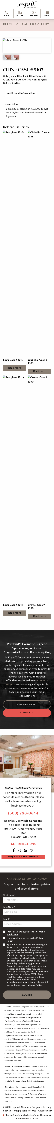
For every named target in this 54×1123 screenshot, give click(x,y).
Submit (27, 994)
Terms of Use (28, 1111)
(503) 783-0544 (23, 813)
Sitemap (15, 1111)
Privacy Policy (34, 985)
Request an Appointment (23, 857)
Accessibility (45, 1111)
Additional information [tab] (21, 93)
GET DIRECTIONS (23, 844)
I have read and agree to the (26, 933)
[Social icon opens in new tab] (13, 850)
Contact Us (27, 713)
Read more (14, 368)
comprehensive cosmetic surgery (19, 1018)
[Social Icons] (32, 850)
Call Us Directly (27, 705)
